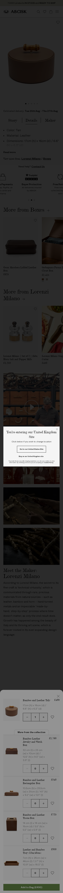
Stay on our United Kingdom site (31, 456)
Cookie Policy (48, 462)
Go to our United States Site (31, 449)
